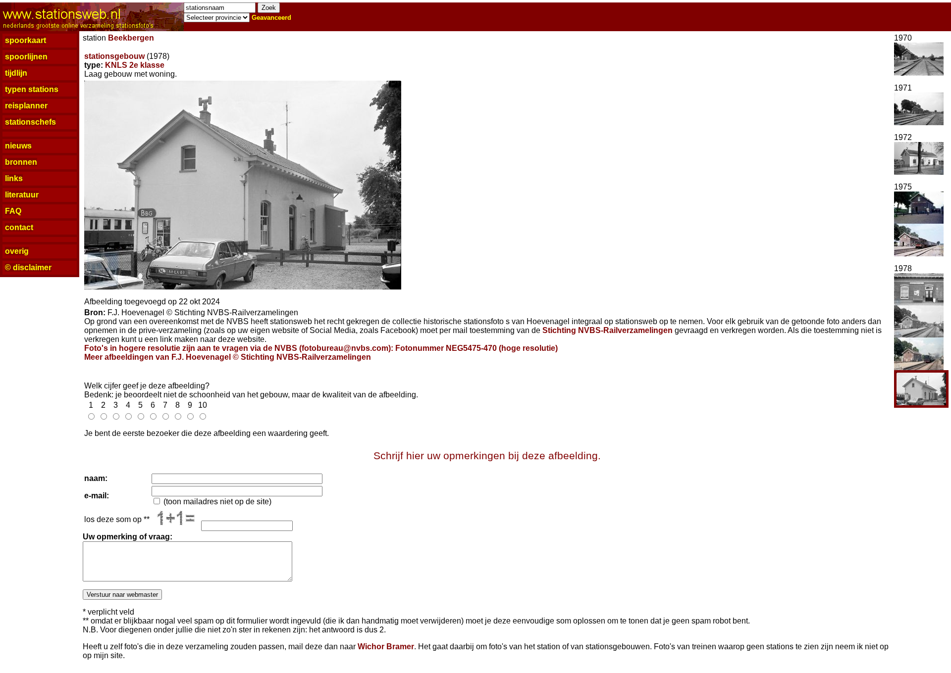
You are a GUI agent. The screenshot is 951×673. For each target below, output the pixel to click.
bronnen (21, 162)
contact (19, 227)
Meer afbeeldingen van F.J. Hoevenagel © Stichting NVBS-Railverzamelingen (227, 357)
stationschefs (30, 122)
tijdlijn (16, 73)
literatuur (22, 195)
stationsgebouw (114, 56)
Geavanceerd (271, 17)
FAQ (13, 211)
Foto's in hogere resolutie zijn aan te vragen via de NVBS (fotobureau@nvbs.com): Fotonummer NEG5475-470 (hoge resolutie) (321, 348)
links (14, 178)
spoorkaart (25, 40)
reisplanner (26, 105)
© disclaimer (28, 267)
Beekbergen (131, 38)
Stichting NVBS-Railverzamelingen (607, 330)
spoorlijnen (26, 56)
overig (17, 251)
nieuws (18, 146)
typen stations (31, 89)
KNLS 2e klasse (134, 65)
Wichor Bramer (386, 646)
